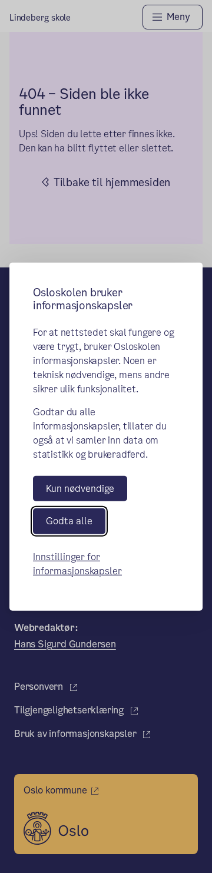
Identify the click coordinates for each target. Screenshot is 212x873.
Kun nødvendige (80, 488)
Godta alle (69, 521)
